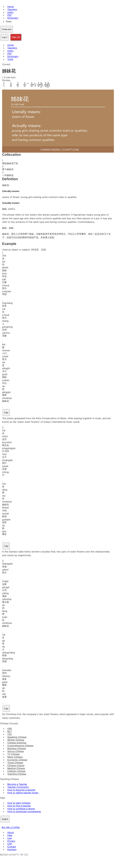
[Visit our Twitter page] (5, 824)
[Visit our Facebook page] (2, 824)
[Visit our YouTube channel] (12, 824)
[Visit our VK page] (8, 824)
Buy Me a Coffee (11, 827)
